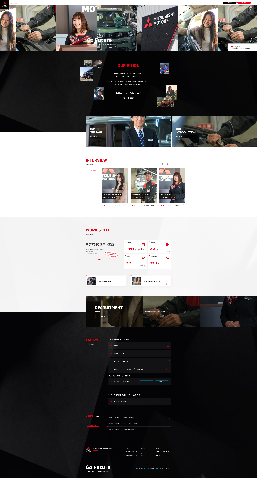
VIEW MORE (93, 170)
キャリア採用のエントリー (120, 401)
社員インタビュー (145, 448)
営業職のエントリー (119, 345)
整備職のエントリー (119, 353)
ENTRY (244, 2)
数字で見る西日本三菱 (131, 451)
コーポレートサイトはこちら (165, 468)
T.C (142, 451)
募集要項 (230, 2)
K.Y (141, 453)
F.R (142, 456)
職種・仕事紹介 (160, 455)
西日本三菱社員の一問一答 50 (163, 451)
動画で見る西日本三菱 (131, 455)
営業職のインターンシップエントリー (129, 369)
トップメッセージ (130, 448)
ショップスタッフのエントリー (121, 361)
